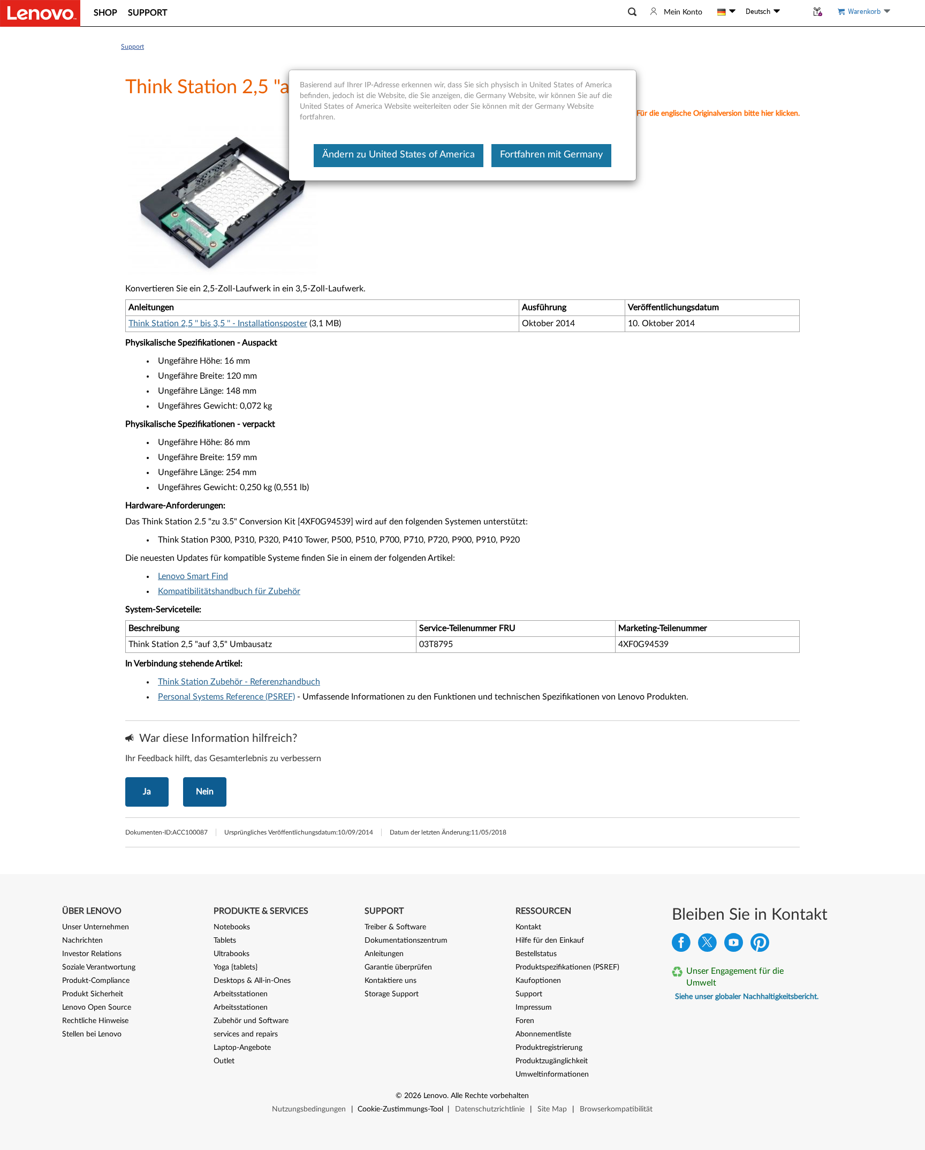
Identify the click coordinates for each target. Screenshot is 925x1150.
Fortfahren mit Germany (551, 155)
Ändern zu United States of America (398, 155)
